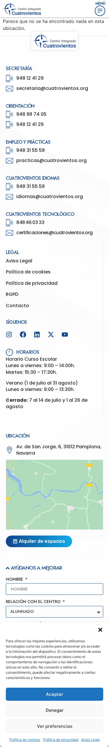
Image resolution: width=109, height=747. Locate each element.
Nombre (15, 579)
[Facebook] (23, 334)
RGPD (12, 294)
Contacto (17, 306)
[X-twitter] (51, 334)
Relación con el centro (34, 602)
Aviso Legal (90, 739)
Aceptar (54, 694)
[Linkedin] (37, 334)
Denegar (55, 710)
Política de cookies (24, 739)
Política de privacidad (60, 739)
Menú (100, 3)
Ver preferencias (54, 726)
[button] (100, 630)
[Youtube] (65, 334)
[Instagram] (9, 334)
